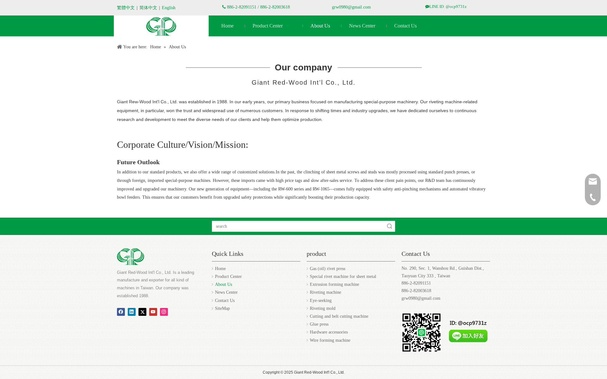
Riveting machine (325, 292)
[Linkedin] (132, 312)
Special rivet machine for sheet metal (343, 276)
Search (389, 226)
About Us (223, 284)
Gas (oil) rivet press (327, 268)
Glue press (319, 324)
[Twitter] (142, 312)
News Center (226, 292)
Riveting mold (322, 308)
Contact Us (225, 300)
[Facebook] (121, 312)
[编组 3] (161, 26)
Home (220, 268)
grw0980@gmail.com (351, 7)
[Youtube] (153, 312)
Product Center (228, 276)
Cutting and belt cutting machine (339, 316)
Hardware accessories (329, 332)
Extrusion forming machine (334, 284)
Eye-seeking (321, 300)
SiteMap (222, 308)
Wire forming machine (330, 340)
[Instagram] (164, 312)
